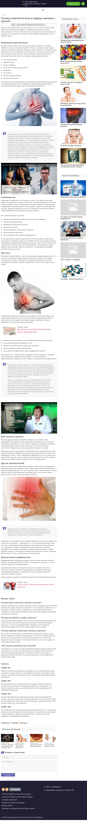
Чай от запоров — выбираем (70, 259)
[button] (73, 4)
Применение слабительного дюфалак (73, 197)
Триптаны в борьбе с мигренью (70, 145)
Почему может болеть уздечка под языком (36, 745)
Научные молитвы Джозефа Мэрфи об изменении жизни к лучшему (72, 166)
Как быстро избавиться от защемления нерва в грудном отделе (7, 746)
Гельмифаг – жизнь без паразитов (71, 279)
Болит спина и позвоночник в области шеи (19, 746)
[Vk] (6, 789)
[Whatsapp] (83, 3)
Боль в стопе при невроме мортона (49, 745)
